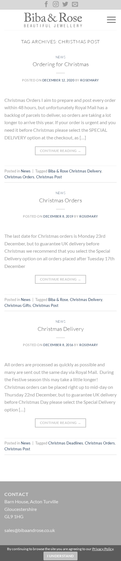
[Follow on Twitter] (65, 4)
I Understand (60, 556)
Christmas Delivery (86, 299)
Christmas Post (49, 177)
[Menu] (111, 20)
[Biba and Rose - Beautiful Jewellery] (53, 20)
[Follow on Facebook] (46, 4)
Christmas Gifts (17, 305)
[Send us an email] (75, 4)
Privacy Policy (102, 549)
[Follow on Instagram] (56, 4)
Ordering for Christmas (61, 64)
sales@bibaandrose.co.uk (29, 530)
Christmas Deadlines (65, 443)
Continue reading (60, 150)
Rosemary (89, 80)
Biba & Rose (58, 299)
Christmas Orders (19, 177)
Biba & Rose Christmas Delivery (74, 171)
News (60, 57)
